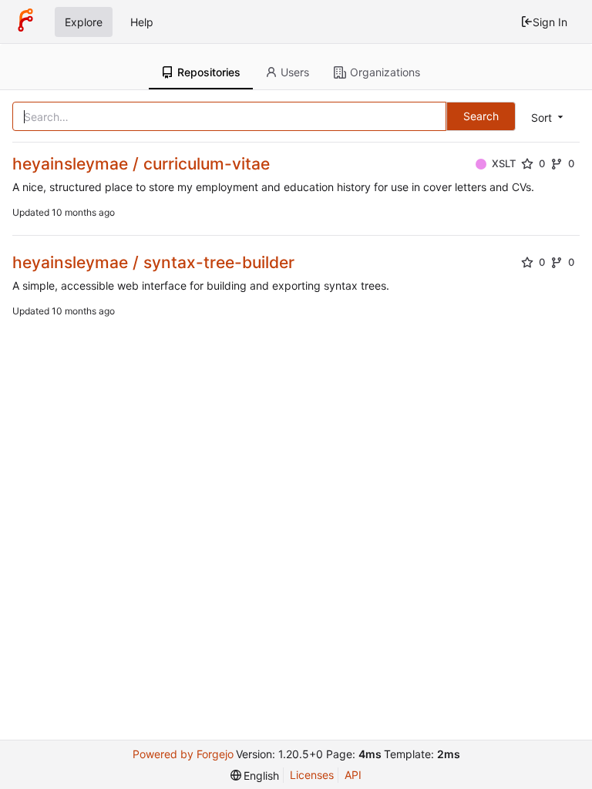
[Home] (25, 21)
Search (481, 116)
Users (295, 72)
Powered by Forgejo (183, 753)
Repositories (208, 72)
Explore (84, 22)
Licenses (312, 774)
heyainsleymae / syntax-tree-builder (153, 262)
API (353, 774)
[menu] (548, 117)
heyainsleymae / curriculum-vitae (141, 163)
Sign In (550, 22)
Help (141, 22)
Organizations (385, 72)
